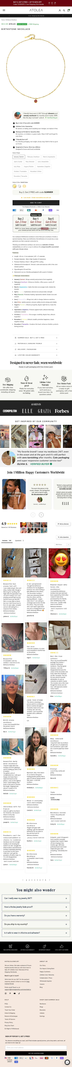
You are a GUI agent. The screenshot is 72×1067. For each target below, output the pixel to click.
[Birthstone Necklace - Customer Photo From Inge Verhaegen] (30, 524)
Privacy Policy (9, 1022)
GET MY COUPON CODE (36, 1053)
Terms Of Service (10, 1019)
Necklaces (43, 1004)
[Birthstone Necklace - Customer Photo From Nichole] (44, 530)
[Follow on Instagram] (6, 993)
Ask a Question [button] (64, 537)
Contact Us (8, 1007)
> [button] (49, 880)
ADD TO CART (36, 202)
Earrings (42, 1016)
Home (3, 20)
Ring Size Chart (9, 1026)
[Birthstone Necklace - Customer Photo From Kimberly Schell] (30, 530)
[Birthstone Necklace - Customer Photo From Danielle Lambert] (23, 530)
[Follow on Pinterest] (10, 993)
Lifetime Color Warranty (47, 975)
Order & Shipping (10, 1013)
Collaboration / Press (46, 978)
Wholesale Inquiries (46, 981)
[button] (62, 15)
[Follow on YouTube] (15, 993)
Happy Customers (45, 972)
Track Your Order (10, 1010)
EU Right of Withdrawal (12, 1029)
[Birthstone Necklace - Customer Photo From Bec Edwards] (44, 524)
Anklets (42, 1013)
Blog (41, 987)
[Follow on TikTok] (19, 993)
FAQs (6, 1004)
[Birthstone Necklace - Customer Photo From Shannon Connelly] (23, 524)
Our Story (43, 965)
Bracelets (42, 1010)
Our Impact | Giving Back (47, 968)
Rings (41, 1007)
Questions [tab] (18, 540)
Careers (42, 984)
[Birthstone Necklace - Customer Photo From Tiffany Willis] (37, 524)
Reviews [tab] (4, 540)
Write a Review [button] (64, 524)
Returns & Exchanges (11, 1016)
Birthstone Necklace (11, 20)
